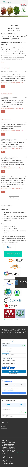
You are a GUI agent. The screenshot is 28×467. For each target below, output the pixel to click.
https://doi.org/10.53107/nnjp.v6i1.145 (12, 168)
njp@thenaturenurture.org (7, 463)
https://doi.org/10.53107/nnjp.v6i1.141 (12, 108)
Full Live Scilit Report (14, 371)
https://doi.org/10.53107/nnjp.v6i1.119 (12, 130)
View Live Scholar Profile (14, 393)
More (2, 62)
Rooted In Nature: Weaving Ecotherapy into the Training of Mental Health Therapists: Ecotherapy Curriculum (13, 126)
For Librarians (4, 428)
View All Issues (14, 197)
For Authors (3, 426)
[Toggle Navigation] (24, 2)
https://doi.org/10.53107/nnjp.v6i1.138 (12, 188)
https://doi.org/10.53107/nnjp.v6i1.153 (12, 148)
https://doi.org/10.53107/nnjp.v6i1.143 (12, 82)
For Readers (4, 425)
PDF (3, 86)
